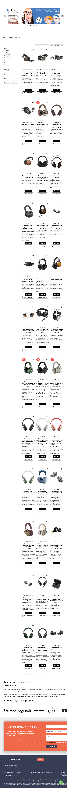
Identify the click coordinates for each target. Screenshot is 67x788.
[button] (33, 410)
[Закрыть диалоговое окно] (65, 2)
